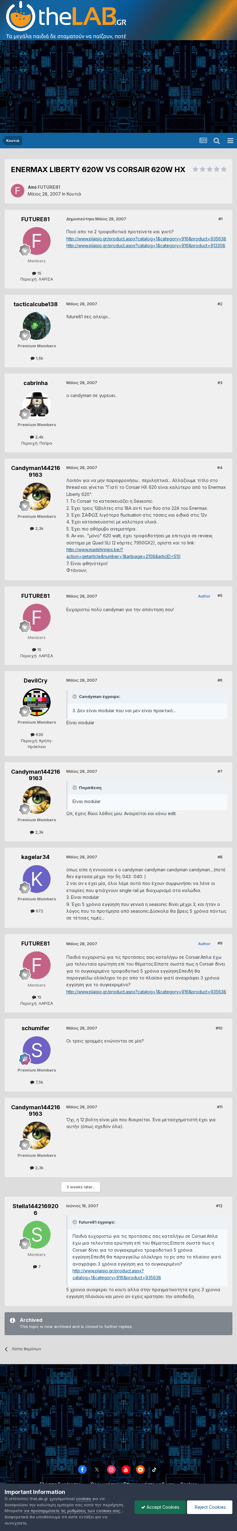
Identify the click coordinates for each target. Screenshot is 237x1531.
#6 (220, 680)
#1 (220, 218)
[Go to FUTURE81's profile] (17, 190)
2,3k (39, 528)
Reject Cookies (209, 1507)
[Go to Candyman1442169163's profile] (37, 496)
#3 (220, 382)
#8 (220, 856)
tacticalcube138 (36, 304)
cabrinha (35, 383)
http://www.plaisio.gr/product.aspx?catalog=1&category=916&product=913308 (145, 245)
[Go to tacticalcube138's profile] (37, 326)
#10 (219, 1028)
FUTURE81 (35, 219)
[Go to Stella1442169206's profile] (37, 1235)
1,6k (39, 358)
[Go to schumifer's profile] (37, 1050)
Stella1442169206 (36, 1209)
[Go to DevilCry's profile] (37, 702)
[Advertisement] (118, 86)
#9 (220, 943)
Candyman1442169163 (35, 471)
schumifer (36, 1028)
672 (39, 910)
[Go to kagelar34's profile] (37, 879)
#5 (220, 595)
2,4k (39, 436)
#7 (220, 771)
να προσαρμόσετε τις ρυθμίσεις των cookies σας (72, 1510)
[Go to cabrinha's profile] (37, 405)
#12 (219, 1205)
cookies (83, 1498)
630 (39, 734)
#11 (219, 1106)
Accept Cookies (162, 1507)
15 (38, 273)
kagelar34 (35, 857)
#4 (219, 467)
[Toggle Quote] (75, 696)
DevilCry (36, 680)
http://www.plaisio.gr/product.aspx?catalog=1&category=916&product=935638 (146, 238)
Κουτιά (74, 194)
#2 (220, 303)
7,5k (38, 1082)
